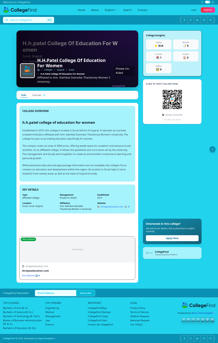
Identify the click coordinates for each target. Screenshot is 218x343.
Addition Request (139, 316)
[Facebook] (184, 20)
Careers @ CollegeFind (100, 324)
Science (49, 324)
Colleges (48, 69)
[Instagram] (204, 20)
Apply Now (172, 238)
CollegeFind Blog (97, 308)
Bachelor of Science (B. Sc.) (18, 312)
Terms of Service (139, 312)
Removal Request (140, 320)
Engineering (52, 308)
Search (127, 10)
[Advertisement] (165, 171)
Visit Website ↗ (30, 275)
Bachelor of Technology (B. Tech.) (21, 316)
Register (208, 9)
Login (194, 9)
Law (47, 320)
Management (53, 316)
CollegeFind (9, 338)
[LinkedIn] (197, 20)
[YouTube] (210, 20)
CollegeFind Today (98, 316)
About (95, 10)
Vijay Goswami (45, 338)
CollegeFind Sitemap (99, 312)
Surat (71, 69)
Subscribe (85, 293)
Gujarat (60, 69)
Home (81, 10)
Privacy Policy (137, 308)
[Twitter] (191, 20)
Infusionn (50, 339)
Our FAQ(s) (136, 324)
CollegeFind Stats (97, 320)
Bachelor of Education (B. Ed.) (19, 328)
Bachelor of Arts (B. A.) (15, 308)
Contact (142, 10)
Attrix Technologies (202, 313)
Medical (49, 312)
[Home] (38, 70)
